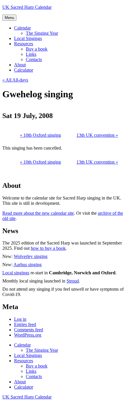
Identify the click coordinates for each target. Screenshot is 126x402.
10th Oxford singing (40, 135)
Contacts (34, 59)
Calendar (22, 27)
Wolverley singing (30, 256)
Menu (9, 17)
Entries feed (25, 324)
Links (31, 54)
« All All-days (15, 79)
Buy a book (36, 48)
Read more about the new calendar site (38, 213)
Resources (23, 43)
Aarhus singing (27, 264)
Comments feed (28, 329)
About (20, 64)
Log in (20, 319)
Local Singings (28, 38)
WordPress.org (27, 334)
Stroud (73, 280)
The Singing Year (42, 33)
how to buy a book (48, 248)
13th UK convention (97, 135)
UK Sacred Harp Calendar (27, 7)
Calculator (23, 69)
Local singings (15, 272)
